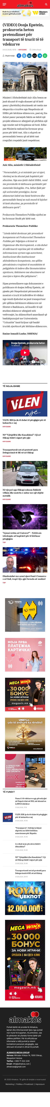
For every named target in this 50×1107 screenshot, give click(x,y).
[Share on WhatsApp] (45, 55)
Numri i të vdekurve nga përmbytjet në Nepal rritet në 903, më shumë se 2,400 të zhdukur (31, 801)
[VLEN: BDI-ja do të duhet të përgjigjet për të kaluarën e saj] (25, 403)
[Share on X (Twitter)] (24, 55)
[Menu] (4, 4)
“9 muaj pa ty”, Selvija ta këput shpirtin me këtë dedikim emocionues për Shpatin (28, 830)
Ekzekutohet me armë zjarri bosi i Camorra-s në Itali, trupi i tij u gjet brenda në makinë (24, 577)
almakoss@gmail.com (16, 1066)
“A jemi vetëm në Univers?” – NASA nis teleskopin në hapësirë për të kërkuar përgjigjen (22, 536)
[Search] (46, 4)
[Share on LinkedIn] (29, 55)
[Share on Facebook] (19, 55)
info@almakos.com (21, 1064)
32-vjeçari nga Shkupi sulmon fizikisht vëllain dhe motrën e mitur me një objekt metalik (23, 492)
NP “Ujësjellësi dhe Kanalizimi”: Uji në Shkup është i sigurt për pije (22, 436)
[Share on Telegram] (39, 55)
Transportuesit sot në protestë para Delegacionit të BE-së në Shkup (20, 451)
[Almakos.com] (25, 4)
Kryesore (23, 50)
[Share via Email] (34, 55)
